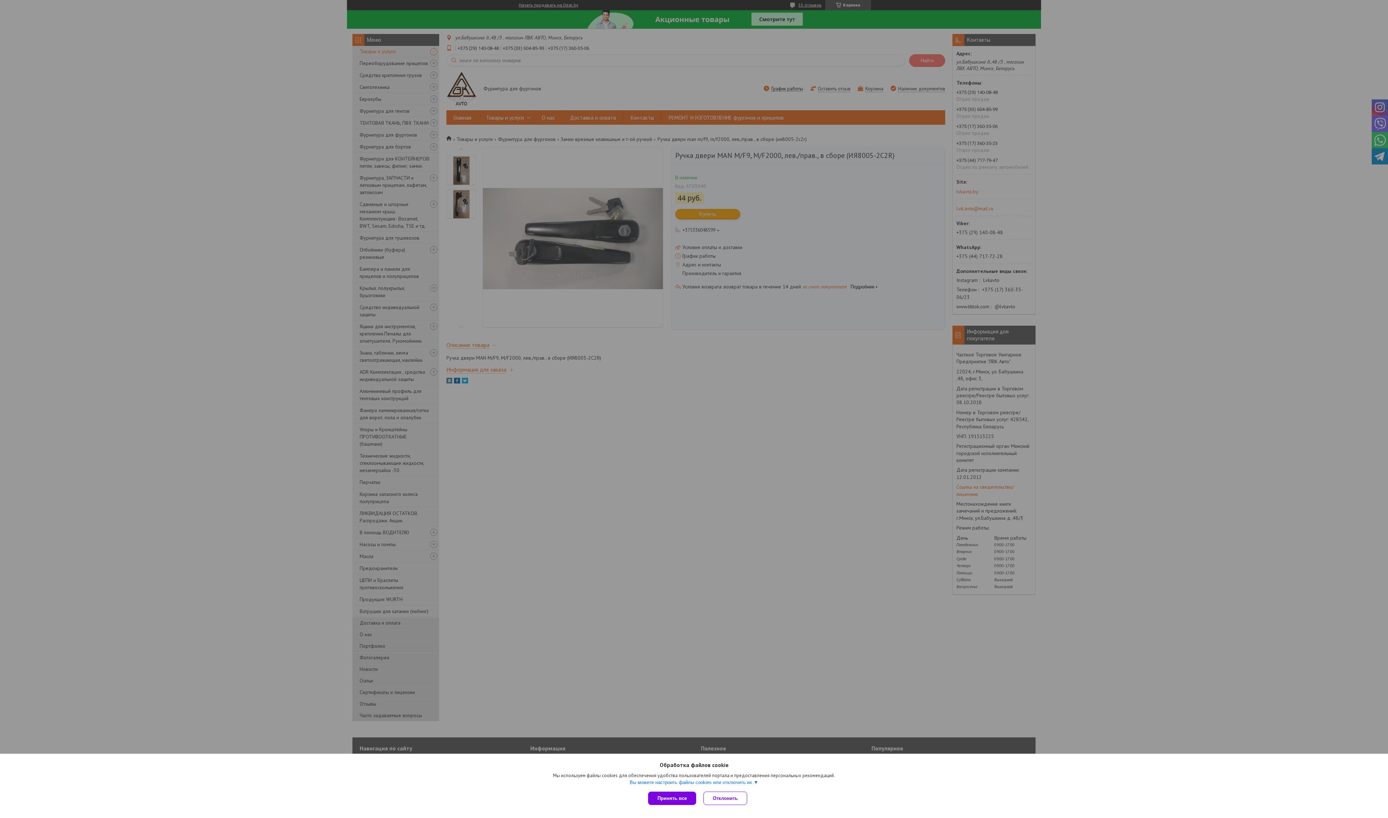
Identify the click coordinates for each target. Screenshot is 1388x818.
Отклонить (725, 798)
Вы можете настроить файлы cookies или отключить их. (692, 782)
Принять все (672, 798)
